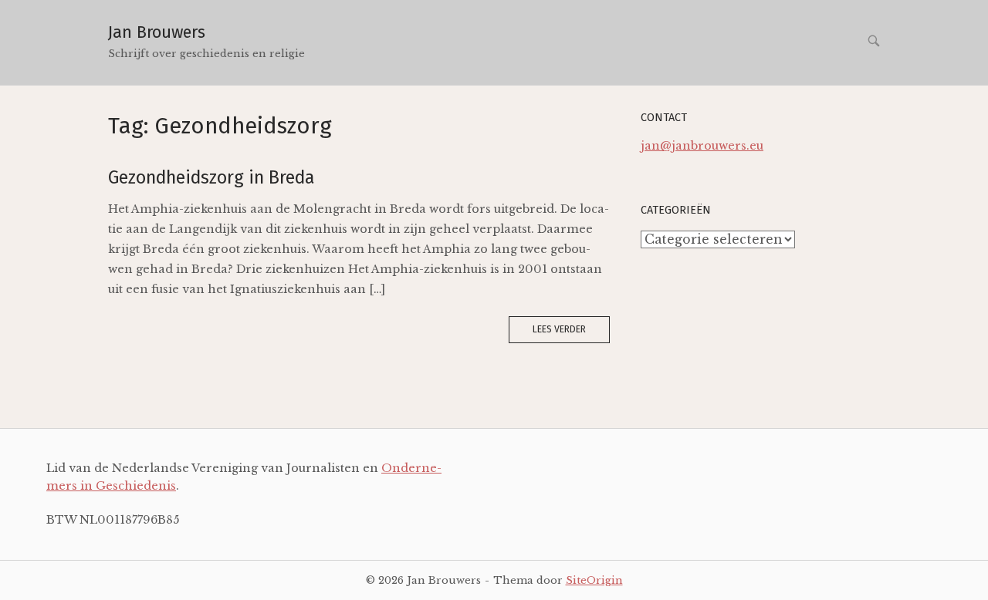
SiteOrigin (594, 580)
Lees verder (559, 329)
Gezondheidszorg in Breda (211, 177)
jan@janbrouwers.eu (702, 146)
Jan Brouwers (156, 32)
